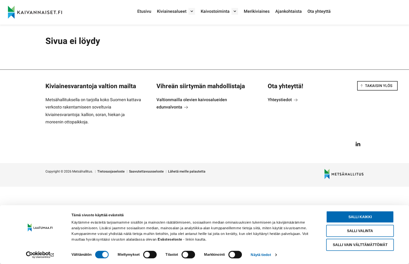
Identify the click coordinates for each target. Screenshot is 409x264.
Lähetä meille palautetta (186, 171)
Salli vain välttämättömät (360, 245)
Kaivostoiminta (215, 11)
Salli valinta (360, 231)
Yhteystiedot (280, 100)
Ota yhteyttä (319, 11)
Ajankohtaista (288, 11)
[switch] (150, 254)
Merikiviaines (257, 11)
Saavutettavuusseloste (146, 171)
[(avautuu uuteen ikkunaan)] (40, 254)
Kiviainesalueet (172, 11)
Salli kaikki (360, 217)
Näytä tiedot (261, 255)
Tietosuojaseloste (111, 171)
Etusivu (144, 11)
